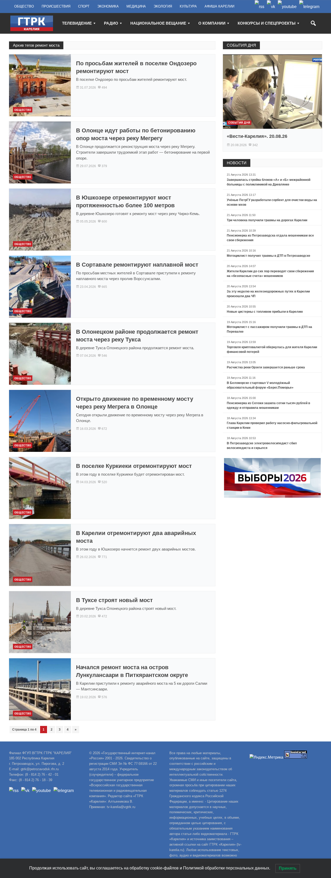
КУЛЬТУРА (188, 6)
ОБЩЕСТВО (24, 6)
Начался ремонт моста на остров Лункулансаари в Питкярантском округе (132, 671)
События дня (239, 122)
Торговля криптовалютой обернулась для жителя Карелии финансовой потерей (272, 349)
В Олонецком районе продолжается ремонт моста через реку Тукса (137, 336)
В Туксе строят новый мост (114, 600)
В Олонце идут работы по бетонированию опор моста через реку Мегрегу (135, 134)
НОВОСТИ (236, 163)
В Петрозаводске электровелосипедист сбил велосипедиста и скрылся (262, 445)
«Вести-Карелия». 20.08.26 (257, 136)
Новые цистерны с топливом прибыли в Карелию (265, 311)
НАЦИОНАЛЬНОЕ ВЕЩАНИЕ (158, 23)
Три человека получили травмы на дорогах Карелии (267, 220)
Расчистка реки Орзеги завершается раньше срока (266, 367)
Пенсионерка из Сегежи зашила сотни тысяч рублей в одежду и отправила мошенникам (268, 405)
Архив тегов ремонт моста (36, 45)
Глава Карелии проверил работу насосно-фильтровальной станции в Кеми (272, 425)
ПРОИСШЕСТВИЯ (56, 6)
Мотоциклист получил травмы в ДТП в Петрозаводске (268, 256)
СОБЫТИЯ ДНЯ (241, 45)
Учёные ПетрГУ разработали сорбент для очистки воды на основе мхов (272, 202)
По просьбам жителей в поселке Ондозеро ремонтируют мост (136, 67)
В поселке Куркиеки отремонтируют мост (134, 466)
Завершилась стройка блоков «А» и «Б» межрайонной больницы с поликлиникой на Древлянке (268, 182)
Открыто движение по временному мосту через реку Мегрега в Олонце (134, 403)
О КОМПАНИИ (211, 23)
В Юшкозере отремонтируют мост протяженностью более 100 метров (125, 201)
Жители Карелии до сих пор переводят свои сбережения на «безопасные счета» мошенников (270, 273)
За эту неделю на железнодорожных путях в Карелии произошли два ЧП (268, 294)
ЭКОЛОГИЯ (163, 6)
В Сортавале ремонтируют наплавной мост (137, 264)
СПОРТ (83, 6)
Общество (22, 110)
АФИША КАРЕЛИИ (219, 6)
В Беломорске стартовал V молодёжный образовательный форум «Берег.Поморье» (260, 385)
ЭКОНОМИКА (108, 6)
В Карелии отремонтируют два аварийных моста (136, 537)
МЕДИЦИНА (136, 6)
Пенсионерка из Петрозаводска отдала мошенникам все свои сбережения (270, 238)
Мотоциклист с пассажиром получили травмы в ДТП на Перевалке (269, 329)
